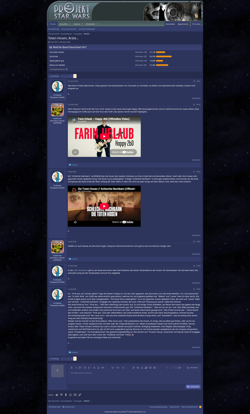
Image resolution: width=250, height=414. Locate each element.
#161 (198, 81)
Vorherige (55, 76)
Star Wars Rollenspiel (87, 29)
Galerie (77, 24)
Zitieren (197, 98)
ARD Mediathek (81, 270)
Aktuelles (64, 24)
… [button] (65, 76)
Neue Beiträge (53, 29)
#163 (198, 172)
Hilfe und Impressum (189, 407)
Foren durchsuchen (68, 29)
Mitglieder (90, 24)
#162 (198, 104)
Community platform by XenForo (125, 412)
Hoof (52, 42)
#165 (198, 266)
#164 (198, 241)
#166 (198, 289)
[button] (70, 24)
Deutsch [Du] (69, 407)
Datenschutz (174, 407)
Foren (53, 24)
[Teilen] (194, 81)
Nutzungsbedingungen (158, 407)
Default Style (55, 407)
